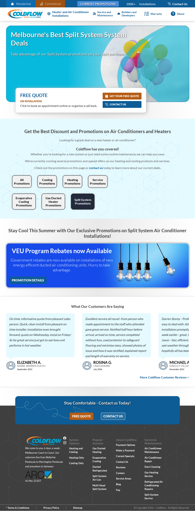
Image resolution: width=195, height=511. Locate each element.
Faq (118, 489)
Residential (23, 4)
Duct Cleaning (152, 466)
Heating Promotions (72, 181)
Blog (118, 484)
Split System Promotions (82, 201)
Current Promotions (98, 4)
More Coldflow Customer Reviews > (164, 377)
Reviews (120, 467)
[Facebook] (64, 438)
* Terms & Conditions (17, 507)
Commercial (53, 4)
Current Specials (125, 456)
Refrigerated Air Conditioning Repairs (154, 485)
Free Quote (81, 416)
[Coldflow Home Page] (25, 14)
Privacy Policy (51, 507)
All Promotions (22, 181)
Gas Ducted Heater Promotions (53, 201)
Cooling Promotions (47, 181)
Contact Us (118, 104)
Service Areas (123, 478)
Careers (120, 473)
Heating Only (76, 457)
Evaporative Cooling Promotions (24, 201)
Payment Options (125, 444)
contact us (96, 168)
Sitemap (77, 507)
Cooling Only (76, 463)
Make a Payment (125, 450)
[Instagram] (64, 443)
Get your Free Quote (124, 96)
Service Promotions (98, 181)
